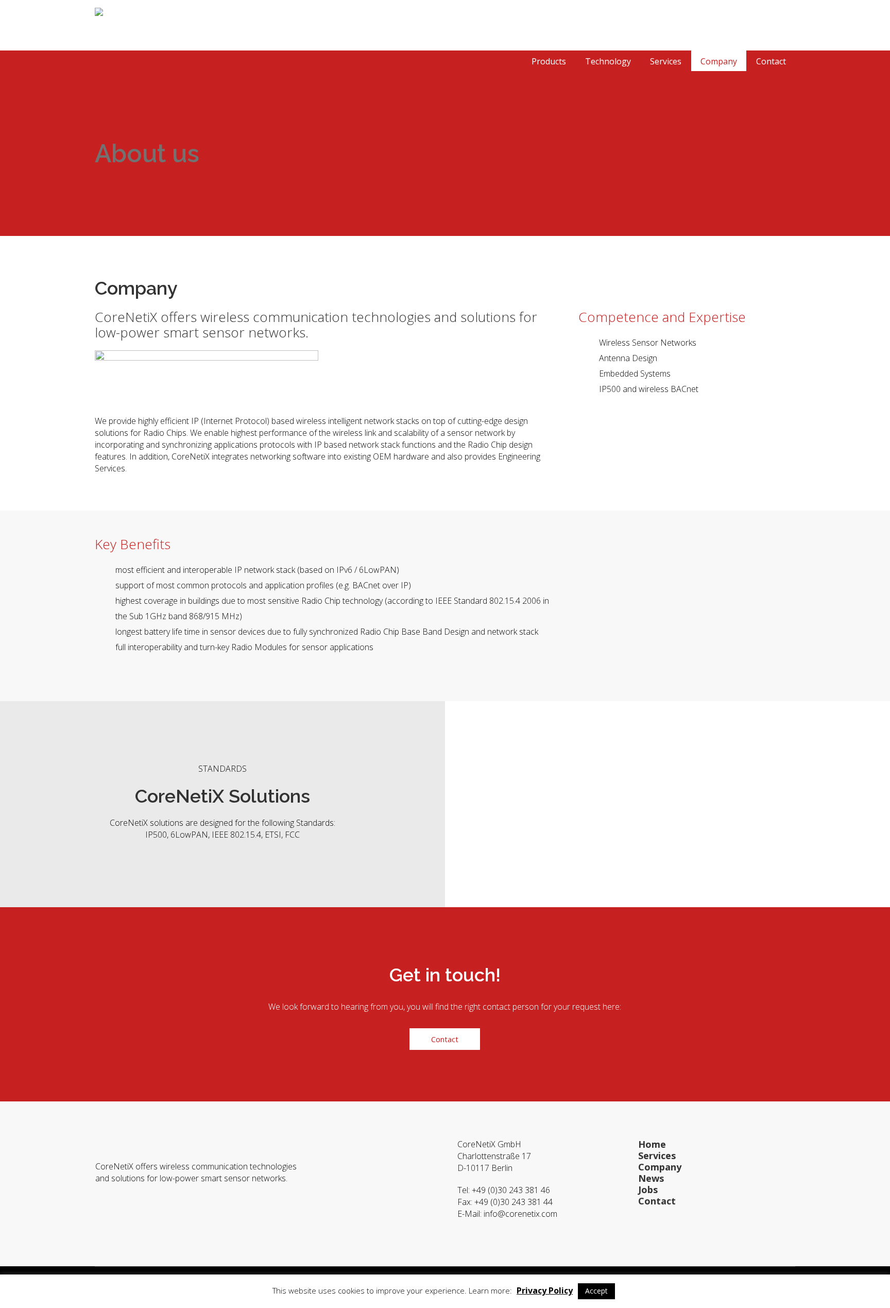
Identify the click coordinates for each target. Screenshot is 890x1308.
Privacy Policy (545, 1290)
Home (652, 1144)
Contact (657, 1201)
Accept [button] (596, 1291)
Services (657, 1155)
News (651, 1178)
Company (659, 1167)
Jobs (648, 1189)
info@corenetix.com (521, 1213)
